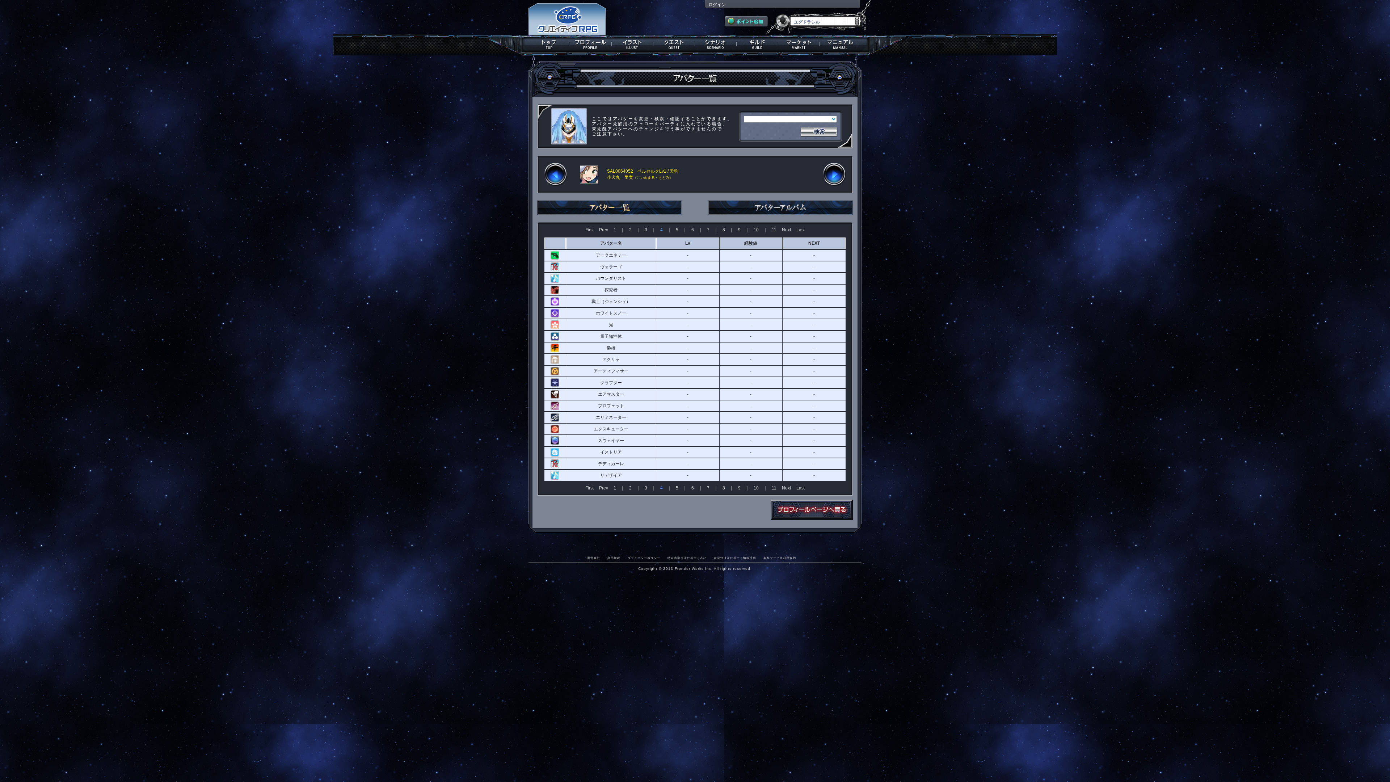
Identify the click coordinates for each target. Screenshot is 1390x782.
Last (800, 229)
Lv (687, 243)
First (589, 229)
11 (774, 229)
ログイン (717, 4)
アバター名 (611, 243)
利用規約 (613, 558)
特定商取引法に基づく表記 (687, 558)
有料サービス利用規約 (779, 558)
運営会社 (593, 558)
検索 (819, 131)
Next (786, 229)
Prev (603, 229)
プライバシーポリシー (644, 558)
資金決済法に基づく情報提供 (735, 558)
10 (756, 229)
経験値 (750, 243)
